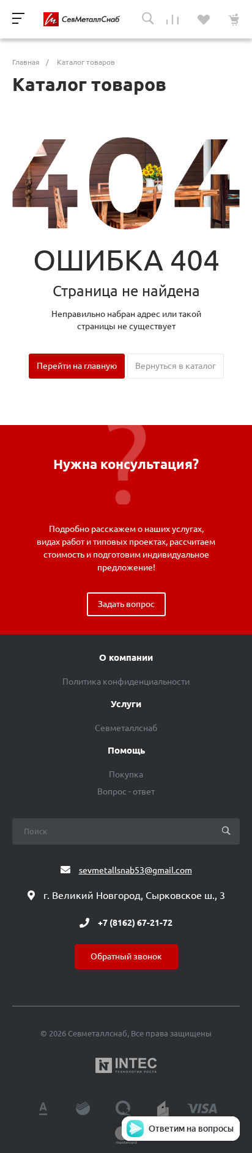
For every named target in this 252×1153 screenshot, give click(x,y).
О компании (126, 658)
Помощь (126, 750)
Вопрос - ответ (126, 791)
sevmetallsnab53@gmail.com (135, 870)
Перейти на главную (77, 366)
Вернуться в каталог (175, 366)
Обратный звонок (126, 956)
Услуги (126, 704)
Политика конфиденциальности (126, 681)
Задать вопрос (126, 604)
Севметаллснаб (126, 728)
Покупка (126, 774)
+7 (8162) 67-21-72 (135, 923)
